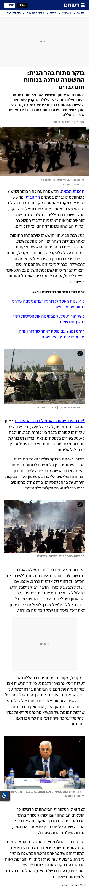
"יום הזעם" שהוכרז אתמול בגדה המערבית (50, 421)
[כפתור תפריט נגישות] (5, 795)
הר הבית (32, 197)
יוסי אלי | (79, 122)
